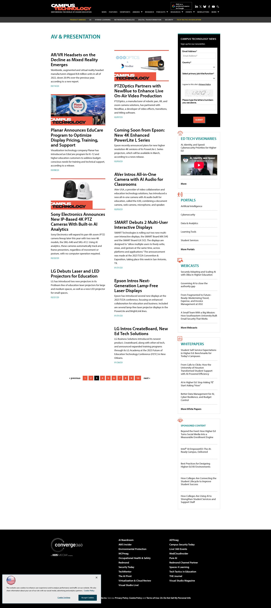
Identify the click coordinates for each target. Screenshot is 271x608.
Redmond (124, 562)
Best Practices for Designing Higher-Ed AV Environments (195, 465)
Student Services (189, 240)
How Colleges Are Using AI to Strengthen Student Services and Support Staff (198, 499)
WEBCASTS (190, 265)
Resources (176, 12)
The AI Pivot (125, 576)
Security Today (126, 567)
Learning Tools (188, 231)
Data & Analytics (189, 223)
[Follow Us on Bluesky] (204, 6)
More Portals (188, 249)
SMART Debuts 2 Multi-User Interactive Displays (141, 224)
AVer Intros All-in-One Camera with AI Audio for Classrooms (138, 179)
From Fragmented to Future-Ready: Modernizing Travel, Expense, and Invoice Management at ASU (196, 299)
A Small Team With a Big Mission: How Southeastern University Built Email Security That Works (199, 315)
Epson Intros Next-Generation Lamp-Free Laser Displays (136, 285)
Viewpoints (125, 12)
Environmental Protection (132, 549)
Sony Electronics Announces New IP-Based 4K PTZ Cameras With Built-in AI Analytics (78, 221)
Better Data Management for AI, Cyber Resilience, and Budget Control (198, 397)
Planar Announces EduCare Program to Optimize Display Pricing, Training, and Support (77, 137)
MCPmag (123, 553)
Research (149, 12)
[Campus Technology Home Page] (71, 8)
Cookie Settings (64, 597)
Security (169, 20)
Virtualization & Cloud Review (135, 580)
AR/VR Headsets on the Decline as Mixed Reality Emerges (74, 59)
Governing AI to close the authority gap (194, 285)
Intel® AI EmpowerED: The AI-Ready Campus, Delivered (196, 450)
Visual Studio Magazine (182, 580)
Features (113, 12)
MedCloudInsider (178, 553)
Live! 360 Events (178, 549)
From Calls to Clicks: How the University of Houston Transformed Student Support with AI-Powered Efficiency (196, 369)
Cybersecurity (188, 214)
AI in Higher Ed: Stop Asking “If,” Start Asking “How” (197, 384)
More (214, 12)
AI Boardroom (126, 540)
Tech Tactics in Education (182, 571)
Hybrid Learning (103, 20)
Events (189, 12)
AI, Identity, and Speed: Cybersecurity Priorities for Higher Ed (198, 147)
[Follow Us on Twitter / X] (200, 7)
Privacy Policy (205, 84)
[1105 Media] (68, 571)
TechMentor (125, 571)
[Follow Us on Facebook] (209, 6)
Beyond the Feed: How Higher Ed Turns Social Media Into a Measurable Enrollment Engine (198, 434)
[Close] (96, 577)
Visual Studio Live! (129, 585)
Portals (188, 199)
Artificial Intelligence (191, 206)
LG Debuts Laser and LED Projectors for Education (75, 273)
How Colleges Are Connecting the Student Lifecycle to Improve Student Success (198, 481)
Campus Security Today (182, 544)
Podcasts (160, 12)
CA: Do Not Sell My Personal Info (175, 597)
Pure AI (173, 558)
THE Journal (175, 576)
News (104, 12)
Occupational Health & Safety (135, 558)
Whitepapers (192, 343)
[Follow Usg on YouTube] (213, 6)
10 (137, 378)
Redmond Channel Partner (183, 562)
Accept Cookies (87, 597)
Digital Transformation (149, 20)
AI (90, 20)
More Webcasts (189, 327)
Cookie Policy (135, 597)
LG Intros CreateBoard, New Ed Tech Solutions (141, 331)
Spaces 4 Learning (179, 567)
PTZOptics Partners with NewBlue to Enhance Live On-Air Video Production (138, 90)
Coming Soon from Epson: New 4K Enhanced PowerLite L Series (139, 135)
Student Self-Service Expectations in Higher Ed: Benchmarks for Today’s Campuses (198, 353)
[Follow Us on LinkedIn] (196, 6)
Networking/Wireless (124, 20)
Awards (136, 12)
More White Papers (191, 409)
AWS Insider (125, 544)
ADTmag (174, 540)
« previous (74, 378)
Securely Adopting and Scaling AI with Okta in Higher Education (198, 273)
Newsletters (203, 12)
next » (147, 378)
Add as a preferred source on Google (182, 6)
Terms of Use (153, 597)
